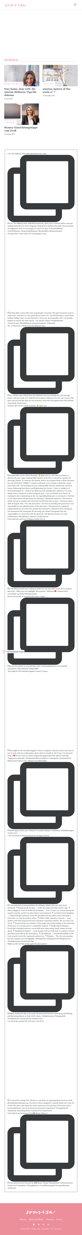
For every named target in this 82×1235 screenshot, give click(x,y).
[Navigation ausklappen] (75, 4)
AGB (51, 1229)
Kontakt (33, 1229)
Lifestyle (50, 1219)
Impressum (58, 1229)
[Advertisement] (41, 31)
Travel (59, 1219)
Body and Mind (36, 1219)
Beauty (23, 1219)
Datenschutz (45, 1229)
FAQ (38, 1229)
